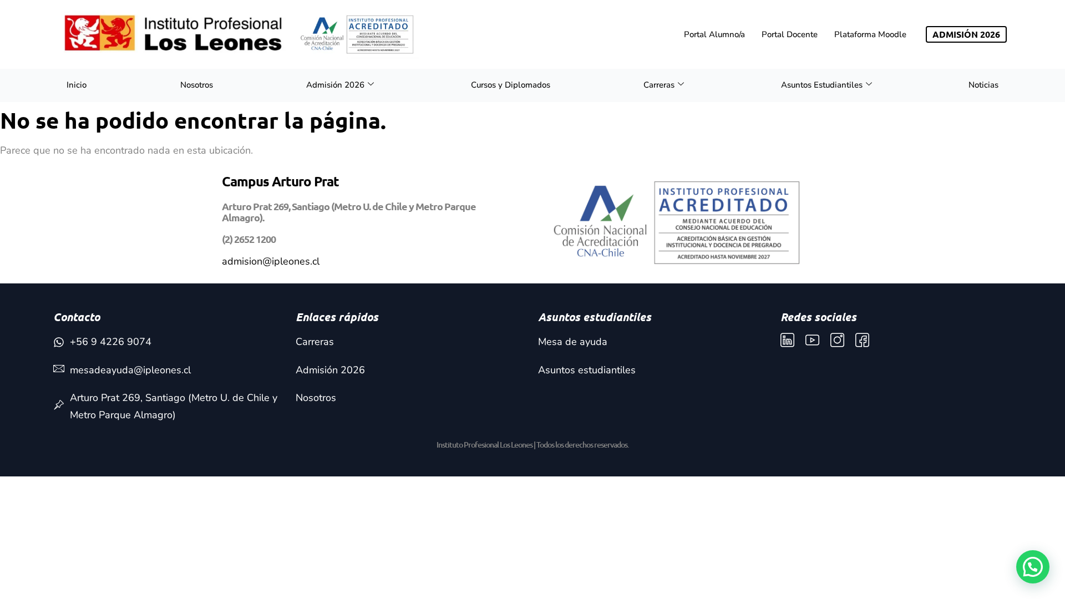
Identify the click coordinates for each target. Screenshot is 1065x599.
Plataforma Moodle (870, 34)
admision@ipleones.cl (271, 261)
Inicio (77, 84)
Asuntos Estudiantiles (822, 84)
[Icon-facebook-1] (862, 340)
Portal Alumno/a (714, 34)
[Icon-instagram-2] (837, 340)
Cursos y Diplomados (510, 84)
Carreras (658, 84)
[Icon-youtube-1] (812, 340)
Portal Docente (790, 34)
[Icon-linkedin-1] (787, 340)
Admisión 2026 (335, 84)
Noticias (983, 84)
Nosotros (196, 84)
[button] (1032, 566)
